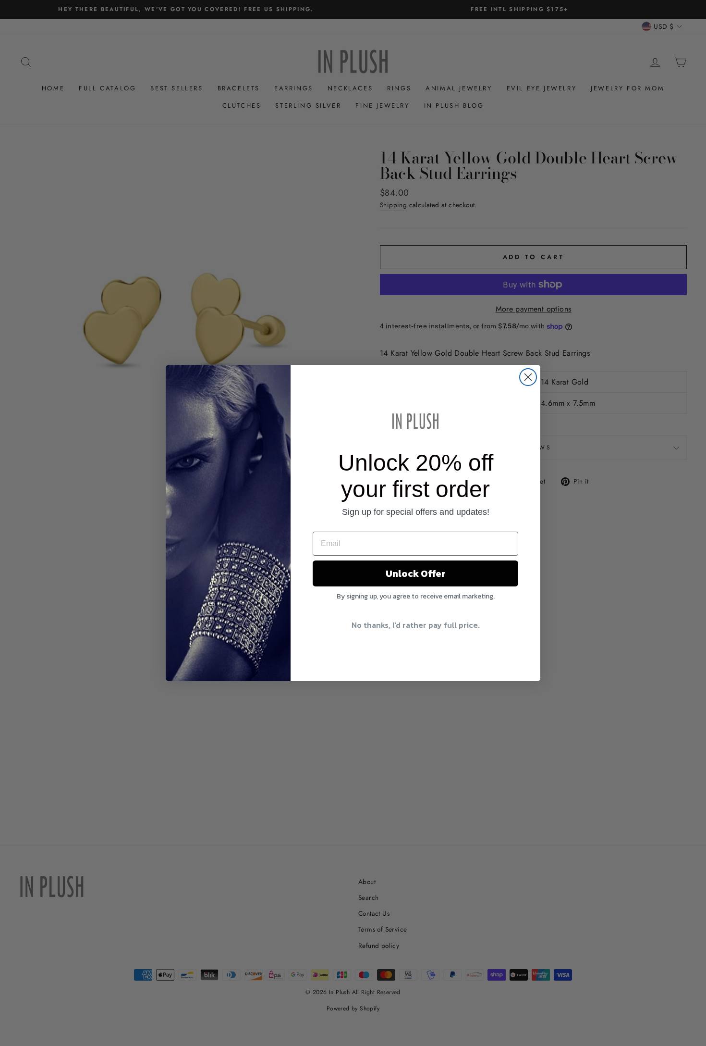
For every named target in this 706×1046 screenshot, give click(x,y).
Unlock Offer (416, 573)
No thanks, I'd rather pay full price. (416, 625)
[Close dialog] (528, 377)
